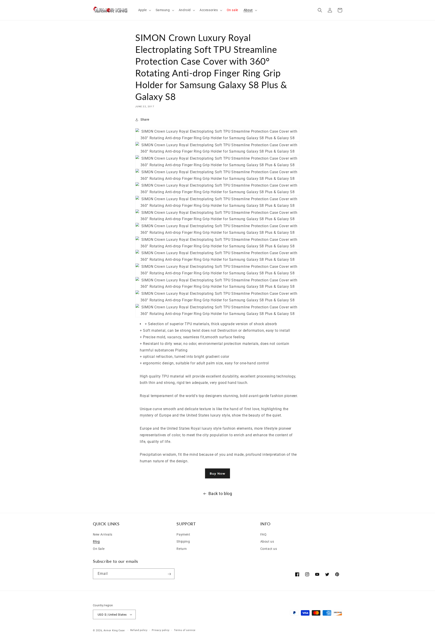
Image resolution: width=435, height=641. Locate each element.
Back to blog (220, 493)
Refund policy (138, 630)
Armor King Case (114, 630)
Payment (183, 534)
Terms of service (185, 630)
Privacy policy (160, 630)
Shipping (183, 541)
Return (181, 549)
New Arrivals (102, 534)
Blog (96, 541)
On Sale (98, 549)
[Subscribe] (169, 574)
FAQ (263, 534)
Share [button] (144, 119)
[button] (144, 10)
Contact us (268, 549)
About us (267, 541)
